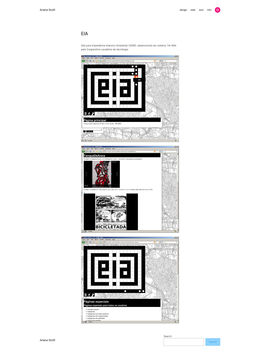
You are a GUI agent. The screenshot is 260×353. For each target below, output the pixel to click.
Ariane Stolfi (47, 9)
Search (168, 336)
